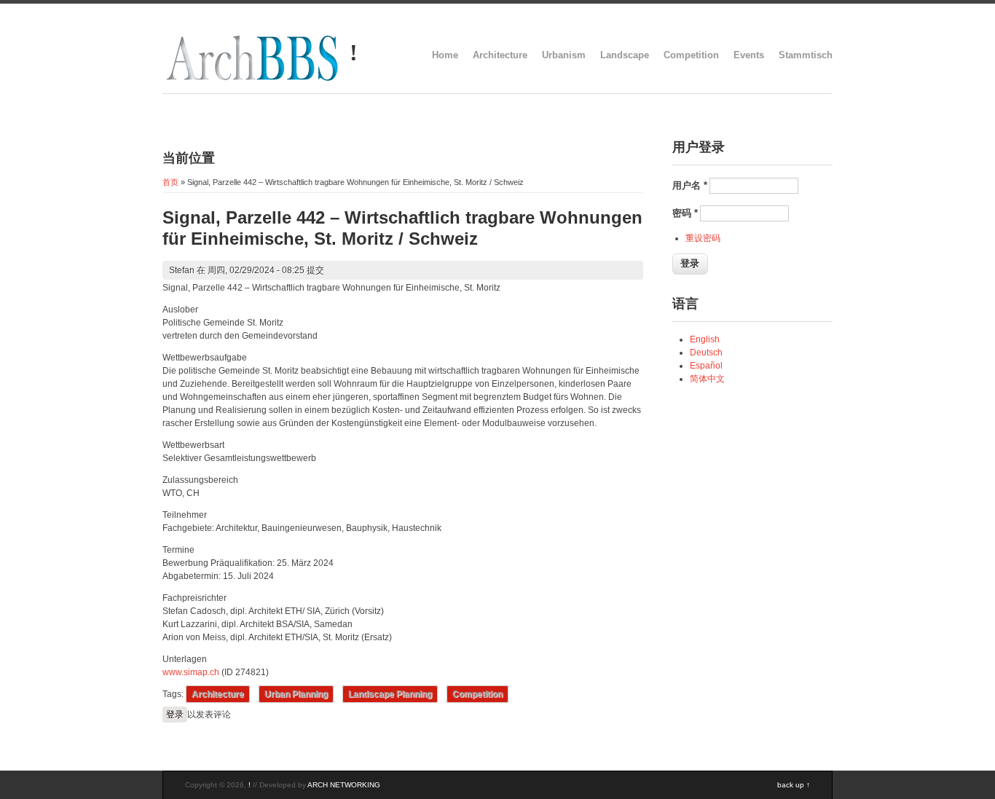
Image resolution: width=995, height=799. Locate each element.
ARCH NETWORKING (343, 785)
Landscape (624, 55)
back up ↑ (793, 785)
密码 (685, 213)
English (705, 339)
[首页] (252, 80)
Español (706, 366)
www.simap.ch (190, 672)
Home (445, 55)
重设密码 (702, 238)
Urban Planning (296, 694)
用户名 (689, 185)
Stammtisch (806, 55)
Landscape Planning (390, 694)
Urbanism (564, 55)
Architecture (500, 55)
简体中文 (707, 379)
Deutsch (706, 352)
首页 (170, 182)
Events (749, 55)
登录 (175, 714)
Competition (691, 55)
